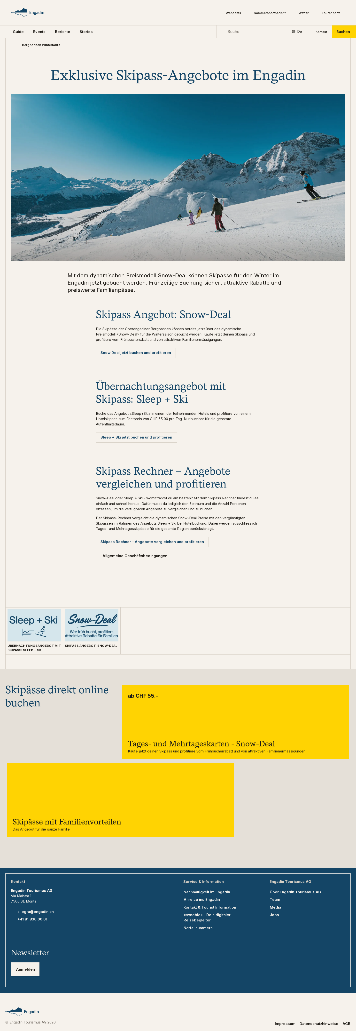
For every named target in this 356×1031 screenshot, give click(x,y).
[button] (18, 32)
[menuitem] (39, 32)
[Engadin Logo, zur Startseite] (35, 12)
